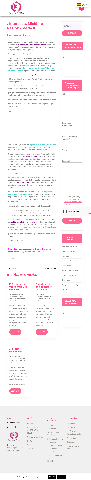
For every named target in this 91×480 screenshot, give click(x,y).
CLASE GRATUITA (35, 437)
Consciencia (72, 427)
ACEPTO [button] (52, 477)
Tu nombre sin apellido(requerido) (68, 124)
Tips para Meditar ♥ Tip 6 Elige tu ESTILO (54, 458)
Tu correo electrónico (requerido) (69, 138)
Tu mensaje (66, 161)
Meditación (71, 438)
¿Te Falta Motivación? (70, 246)
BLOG (29, 441)
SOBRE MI (31, 448)
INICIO (30, 423)
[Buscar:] (72, 26)
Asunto (64, 150)
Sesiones (71, 442)
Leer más (16, 331)
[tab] (81, 8)
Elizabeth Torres (15, 35)
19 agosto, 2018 (44, 294)
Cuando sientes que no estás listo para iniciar (45, 287)
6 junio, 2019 (17, 356)
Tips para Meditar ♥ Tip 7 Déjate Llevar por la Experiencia (71, 275)
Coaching (71, 423)
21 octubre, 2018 (18, 294)
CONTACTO (32, 445)
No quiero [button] (62, 477)
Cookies (67, 204)
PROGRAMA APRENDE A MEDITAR (32, 430)
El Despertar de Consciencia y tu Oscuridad (18, 287)
